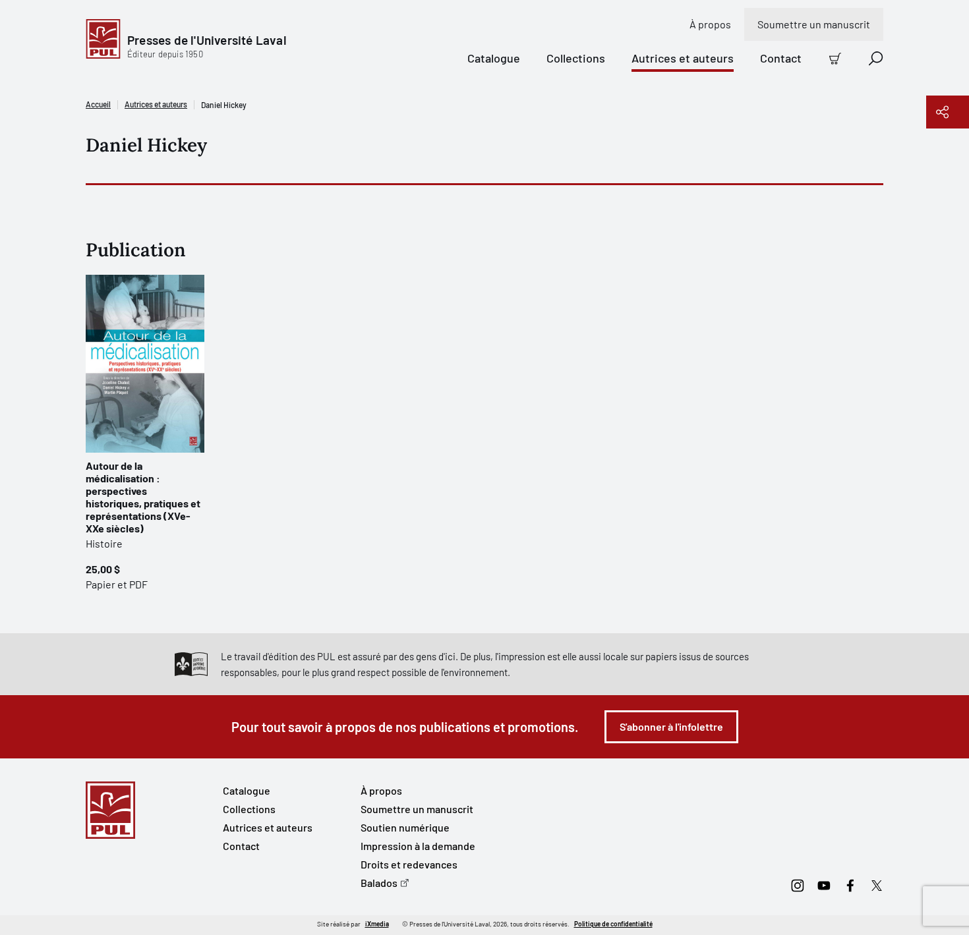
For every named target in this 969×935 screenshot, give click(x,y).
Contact (781, 58)
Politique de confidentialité (613, 924)
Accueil (98, 104)
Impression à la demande (418, 845)
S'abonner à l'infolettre (671, 726)
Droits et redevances (409, 864)
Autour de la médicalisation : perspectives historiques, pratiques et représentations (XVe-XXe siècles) (143, 496)
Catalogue (493, 58)
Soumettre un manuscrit (813, 24)
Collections (575, 58)
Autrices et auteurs (682, 58)
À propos (710, 24)
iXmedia (377, 924)
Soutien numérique (405, 827)
